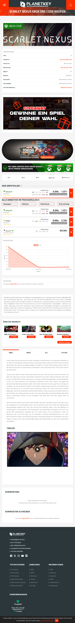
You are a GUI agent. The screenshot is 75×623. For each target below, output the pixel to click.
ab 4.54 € (31, 337)
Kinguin (7, 220)
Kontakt (53, 576)
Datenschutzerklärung (47, 620)
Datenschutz (54, 582)
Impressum (54, 585)
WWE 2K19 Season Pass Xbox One (11, 334)
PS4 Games (15, 572)
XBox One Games (17, 579)
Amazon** (8, 231)
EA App (33, 585)
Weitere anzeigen (64, 342)
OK (57, 621)
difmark (8, 191)
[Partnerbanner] (37, 113)
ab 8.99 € (48, 337)
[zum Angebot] (71, 193)
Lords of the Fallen (28, 334)
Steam (33, 579)
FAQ (51, 569)
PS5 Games (15, 576)
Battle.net (34, 582)
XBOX (32, 572)
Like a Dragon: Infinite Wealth (46, 334)
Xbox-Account (65, 67)
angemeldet (13, 284)
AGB (51, 579)
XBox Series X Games (18, 582)
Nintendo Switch (17, 585)
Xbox (70, 67)
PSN (32, 569)
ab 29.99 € (14, 337)
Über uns (53, 572)
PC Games (14, 569)
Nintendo (34, 576)
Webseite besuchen (66, 87)
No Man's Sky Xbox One (64, 334)
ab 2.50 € (66, 337)
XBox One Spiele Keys (66, 59)
